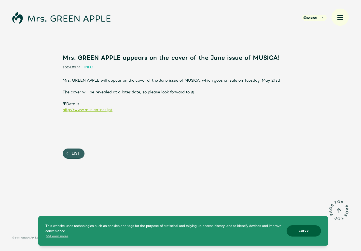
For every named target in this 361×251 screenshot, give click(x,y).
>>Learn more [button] (57, 236)
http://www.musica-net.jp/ (87, 110)
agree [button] (304, 230)
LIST (75, 153)
